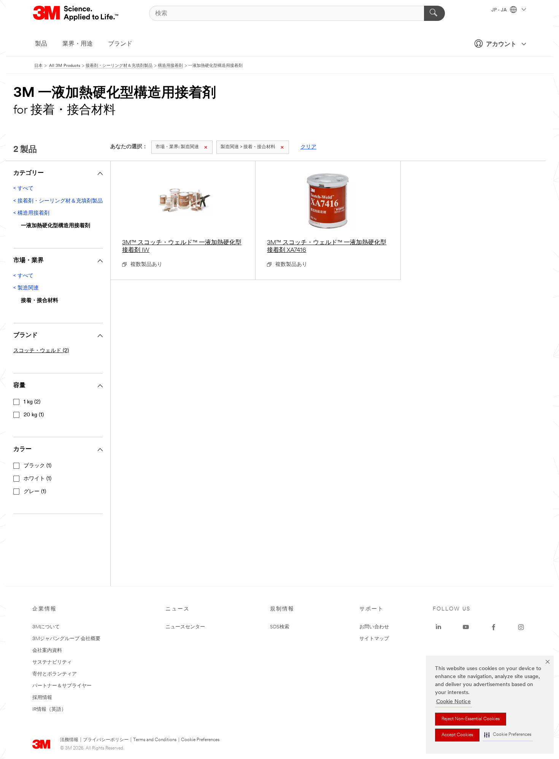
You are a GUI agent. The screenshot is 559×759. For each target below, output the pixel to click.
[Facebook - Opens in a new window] (493, 627)
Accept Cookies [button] (457, 735)
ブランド (120, 44)
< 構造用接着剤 (31, 213)
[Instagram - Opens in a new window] (521, 627)
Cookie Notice (453, 702)
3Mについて (46, 627)
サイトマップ (374, 638)
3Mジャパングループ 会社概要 (66, 638)
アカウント (501, 44)
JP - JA (499, 10)
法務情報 (69, 740)
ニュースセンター (185, 627)
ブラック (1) (37, 466)
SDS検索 (279, 627)
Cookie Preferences (200, 740)
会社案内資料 (47, 650)
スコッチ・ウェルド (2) (41, 351)
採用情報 (42, 697)
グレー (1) (35, 492)
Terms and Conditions (154, 740)
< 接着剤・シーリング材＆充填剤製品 (58, 201)
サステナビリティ (52, 662)
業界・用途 (77, 44)
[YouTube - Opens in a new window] (466, 627)
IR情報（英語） (49, 709)
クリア (308, 147)
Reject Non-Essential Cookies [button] (470, 719)
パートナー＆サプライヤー (62, 685)
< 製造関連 (26, 288)
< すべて (23, 188)
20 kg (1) (34, 415)
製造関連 (177, 147)
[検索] (434, 13)
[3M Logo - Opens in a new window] (76, 13)
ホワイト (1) (37, 479)
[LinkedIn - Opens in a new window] (438, 627)
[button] (508, 735)
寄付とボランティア (54, 674)
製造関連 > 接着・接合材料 (248, 147)
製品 (41, 44)
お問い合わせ (374, 627)
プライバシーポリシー (106, 740)
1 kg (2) (32, 402)
